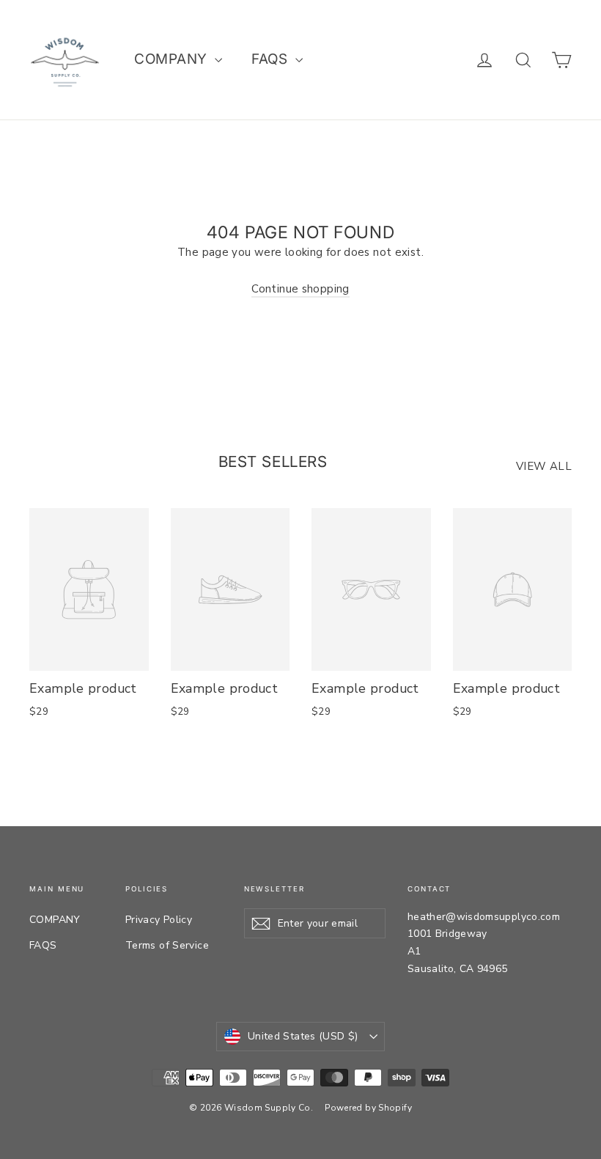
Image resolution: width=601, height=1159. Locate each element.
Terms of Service (167, 945)
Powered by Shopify (368, 1108)
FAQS (271, 59)
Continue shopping (300, 289)
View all (544, 466)
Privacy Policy (158, 920)
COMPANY (172, 59)
